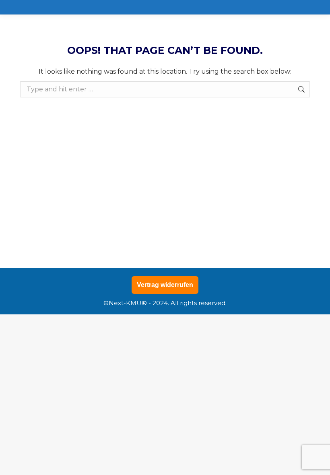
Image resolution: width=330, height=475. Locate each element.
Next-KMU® (128, 303)
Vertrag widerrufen (165, 284)
